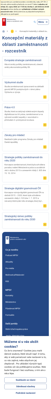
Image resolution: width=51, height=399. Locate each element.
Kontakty (9, 295)
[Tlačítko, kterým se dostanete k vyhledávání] (34, 22)
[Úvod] (3, 31)
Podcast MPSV (11, 255)
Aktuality (9, 262)
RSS (7, 281)
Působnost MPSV (12, 308)
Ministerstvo (10, 302)
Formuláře (9, 315)
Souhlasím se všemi (25, 380)
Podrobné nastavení (25, 393)
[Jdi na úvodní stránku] (12, 22)
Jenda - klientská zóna (14, 336)
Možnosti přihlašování (14, 275)
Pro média (9, 268)
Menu (41, 22)
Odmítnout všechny (25, 386)
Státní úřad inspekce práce (16, 329)
